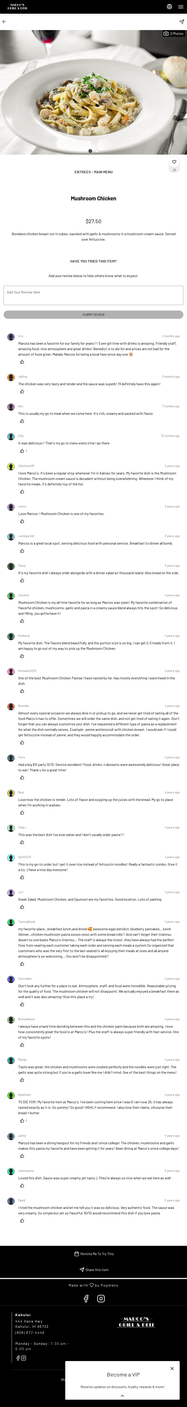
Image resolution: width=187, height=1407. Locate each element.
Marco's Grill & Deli (136, 1322)
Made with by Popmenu (61, 1285)
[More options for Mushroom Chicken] (174, 161)
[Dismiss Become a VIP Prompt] (172, 1368)
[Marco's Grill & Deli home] (23, 7)
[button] (5, 21)
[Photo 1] (90, 151)
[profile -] (169, 6)
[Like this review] (23, 362)
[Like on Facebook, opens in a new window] (86, 1299)
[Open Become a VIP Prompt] (122, 1396)
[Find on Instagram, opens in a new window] (101, 1299)
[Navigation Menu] (181, 7)
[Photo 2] (97, 151)
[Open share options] (182, 21)
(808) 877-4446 (30, 1332)
